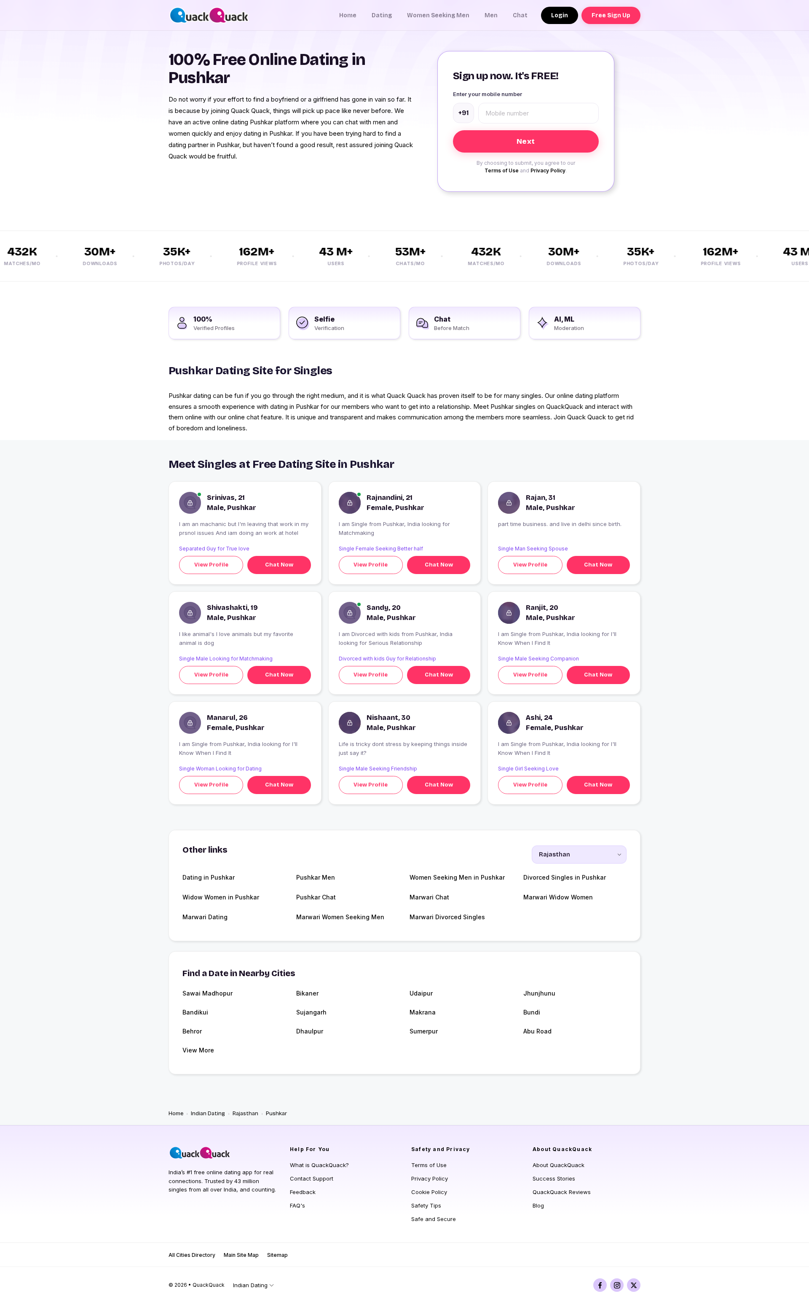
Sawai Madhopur (207, 993)
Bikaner (307, 993)
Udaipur (421, 993)
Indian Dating (208, 1113)
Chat (520, 15)
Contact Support (311, 1178)
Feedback (303, 1192)
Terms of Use (502, 170)
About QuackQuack (558, 1165)
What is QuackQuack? (319, 1165)
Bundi (531, 1012)
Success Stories (554, 1178)
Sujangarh (311, 1012)
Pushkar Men (315, 877)
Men (491, 15)
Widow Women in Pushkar (220, 897)
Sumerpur (424, 1031)
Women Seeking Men (438, 15)
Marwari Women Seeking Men (340, 917)
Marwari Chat (429, 897)
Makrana (423, 1012)
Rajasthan (245, 1113)
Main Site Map (241, 1255)
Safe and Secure (433, 1219)
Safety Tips (426, 1205)
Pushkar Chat (316, 897)
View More (198, 1050)
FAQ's (297, 1205)
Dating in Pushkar (208, 877)
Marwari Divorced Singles (447, 917)
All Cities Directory (192, 1255)
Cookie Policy (429, 1192)
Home (347, 15)
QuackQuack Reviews (562, 1192)
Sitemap (277, 1255)
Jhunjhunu (539, 993)
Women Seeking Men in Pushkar (457, 877)
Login (559, 15)
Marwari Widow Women (558, 897)
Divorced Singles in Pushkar (564, 877)
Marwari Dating (205, 917)
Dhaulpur (309, 1031)
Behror (192, 1031)
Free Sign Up (611, 15)
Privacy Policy (547, 170)
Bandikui (195, 1012)
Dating (382, 15)
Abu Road (537, 1031)
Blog (538, 1205)
